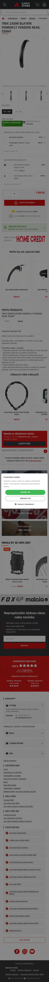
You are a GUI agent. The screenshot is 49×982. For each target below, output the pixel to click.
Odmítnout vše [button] (25, 498)
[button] (24, 504)
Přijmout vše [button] (25, 492)
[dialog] (24, 491)
